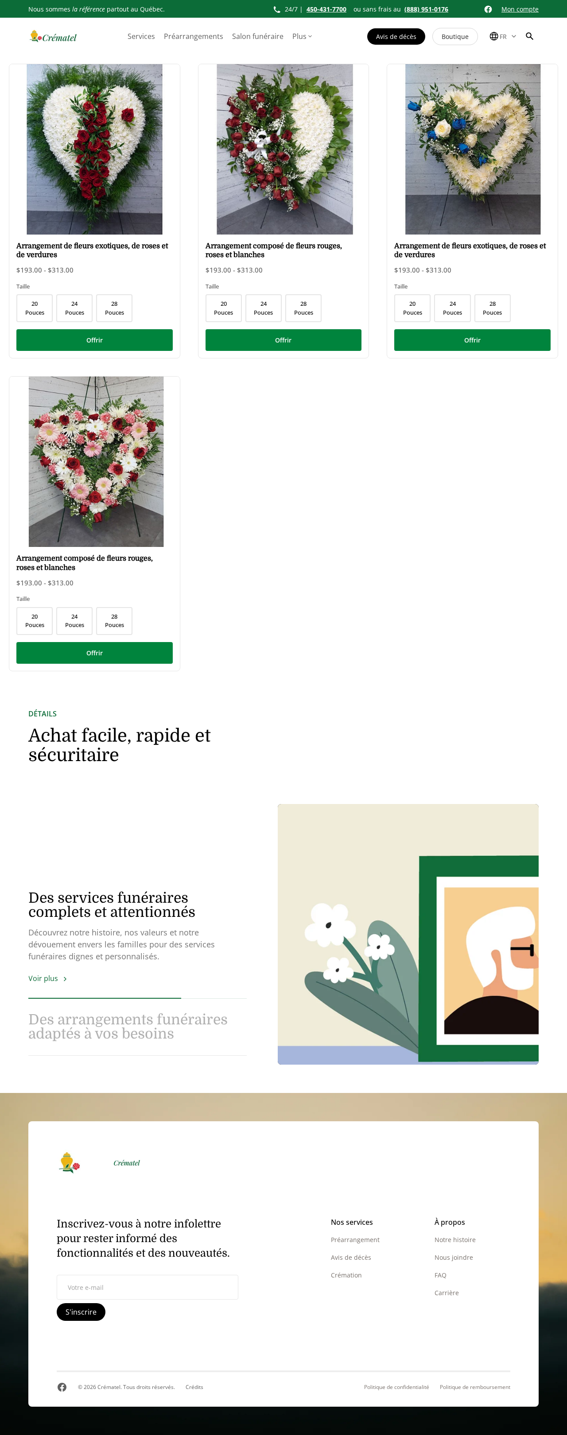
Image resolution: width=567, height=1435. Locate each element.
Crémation (346, 1275)
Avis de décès (396, 36)
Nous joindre (454, 1257)
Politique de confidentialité (396, 1387)
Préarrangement (355, 1239)
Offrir (94, 340)
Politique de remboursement (475, 1387)
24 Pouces (74, 308)
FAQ (441, 1275)
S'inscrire (81, 1312)
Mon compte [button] (520, 9)
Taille (23, 286)
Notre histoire (455, 1239)
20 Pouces (34, 308)
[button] (530, 36)
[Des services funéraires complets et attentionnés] (408, 934)
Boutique (455, 36)
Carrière (447, 1293)
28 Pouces (114, 308)
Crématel (108, 1387)
